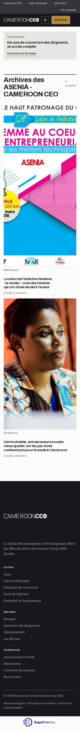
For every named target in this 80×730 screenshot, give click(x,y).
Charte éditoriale (16, 581)
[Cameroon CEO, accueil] (21, 20)
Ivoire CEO (60, 3)
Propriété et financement (22, 601)
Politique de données (41, 703)
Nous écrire (12, 677)
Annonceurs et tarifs (19, 657)
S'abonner (60, 19)
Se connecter (68, 10)
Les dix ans (12, 639)
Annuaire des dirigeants (22, 625)
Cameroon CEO (13, 3)
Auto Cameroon (38, 3)
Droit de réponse (16, 594)
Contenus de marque (19, 670)
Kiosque (10, 619)
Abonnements (14, 632)
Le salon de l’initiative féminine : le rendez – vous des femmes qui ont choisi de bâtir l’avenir (28, 283)
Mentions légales (15, 703)
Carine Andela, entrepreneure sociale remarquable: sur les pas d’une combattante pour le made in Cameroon (35, 446)
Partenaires (12, 663)
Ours (7, 574)
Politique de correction (21, 587)
